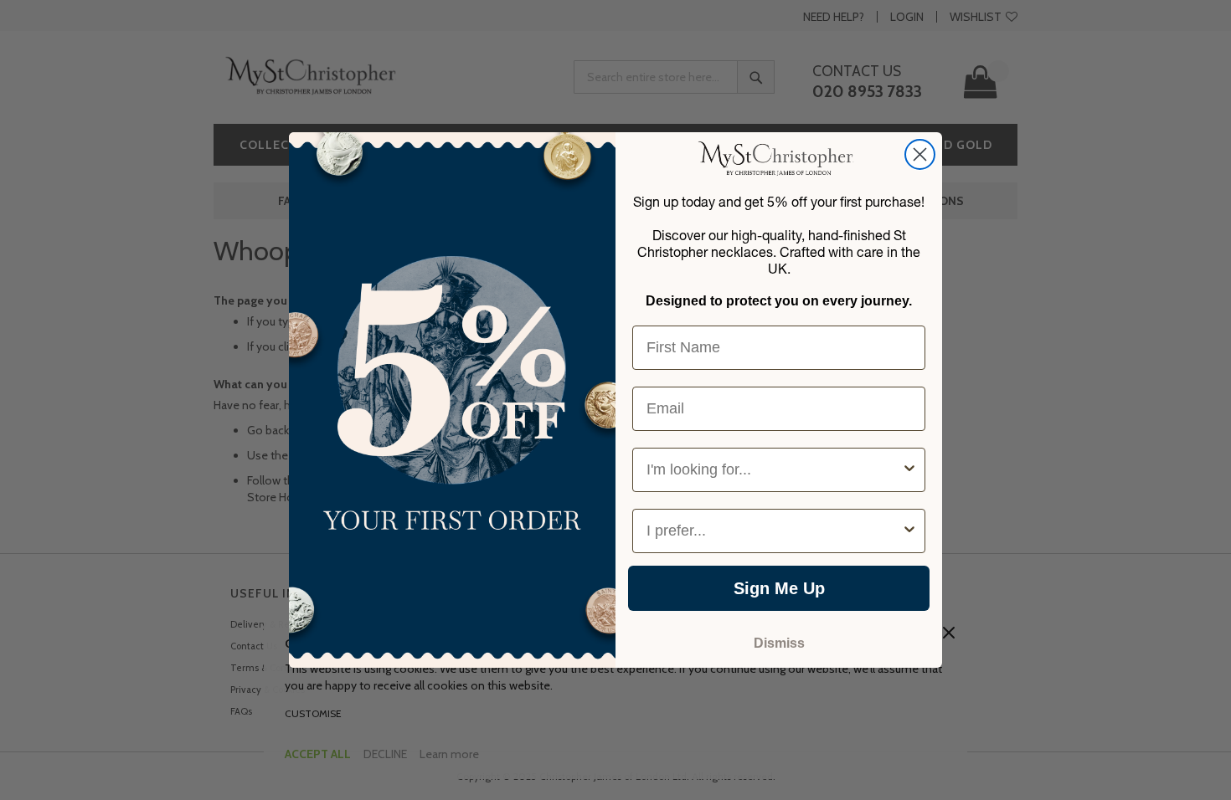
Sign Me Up (779, 588)
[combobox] (773, 470)
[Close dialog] (919, 154)
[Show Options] (909, 470)
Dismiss (779, 643)
